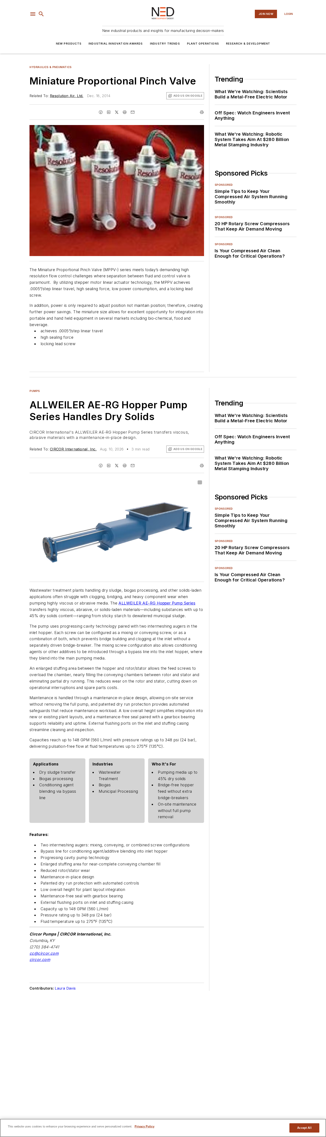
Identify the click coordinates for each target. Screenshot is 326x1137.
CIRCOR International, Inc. (73, 449)
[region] (163, 1128)
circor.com (39, 959)
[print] (202, 112)
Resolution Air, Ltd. (66, 96)
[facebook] (100, 112)
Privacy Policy (144, 1126)
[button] (32, 14)
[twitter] (116, 112)
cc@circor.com (44, 953)
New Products (68, 43)
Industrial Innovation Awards (115, 43)
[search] (41, 14)
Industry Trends (165, 43)
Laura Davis (65, 988)
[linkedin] (108, 112)
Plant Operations (203, 43)
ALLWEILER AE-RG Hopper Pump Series (156, 603)
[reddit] (124, 112)
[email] (132, 112)
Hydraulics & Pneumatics (50, 67)
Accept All (304, 1127)
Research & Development (248, 43)
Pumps (34, 391)
